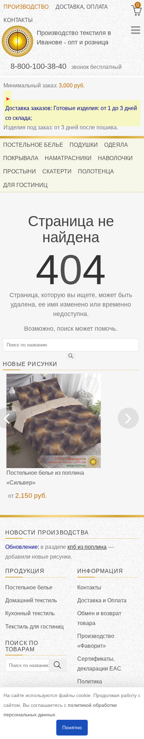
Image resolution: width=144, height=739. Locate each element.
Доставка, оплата (82, 6)
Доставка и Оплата (102, 600)
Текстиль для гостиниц (34, 627)
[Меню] (135, 30)
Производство (26, 6)
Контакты (18, 20)
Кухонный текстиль (30, 613)
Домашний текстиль (31, 600)
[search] (70, 356)
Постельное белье (28, 587)
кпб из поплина (87, 547)
